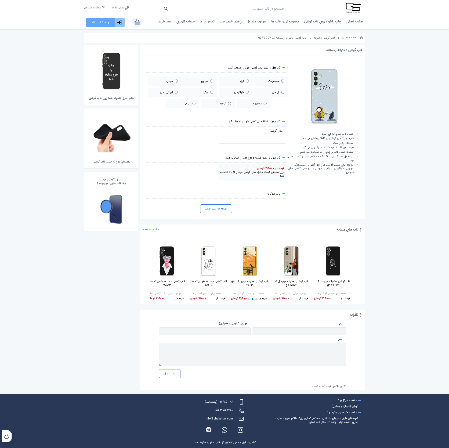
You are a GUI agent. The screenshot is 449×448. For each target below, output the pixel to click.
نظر (340, 339)
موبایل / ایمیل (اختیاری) (233, 323)
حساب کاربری (185, 21)
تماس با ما (118, 8)
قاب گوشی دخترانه (324, 38)
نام (340, 323)
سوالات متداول (93, 8)
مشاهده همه (151, 229)
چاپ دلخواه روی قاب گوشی (322, 21)
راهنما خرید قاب (231, 21)
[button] (264, 299)
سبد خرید (164, 21)
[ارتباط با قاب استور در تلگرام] (208, 430)
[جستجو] (166, 9)
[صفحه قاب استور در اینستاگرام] (240, 430)
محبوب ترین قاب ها (285, 21)
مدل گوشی (276, 131)
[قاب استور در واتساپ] (224, 430)
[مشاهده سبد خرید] (137, 22)
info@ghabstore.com (219, 418)
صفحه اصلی (354, 21)
